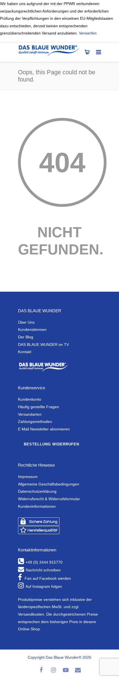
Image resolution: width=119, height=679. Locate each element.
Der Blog (25, 337)
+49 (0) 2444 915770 (44, 562)
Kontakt (24, 352)
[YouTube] (65, 670)
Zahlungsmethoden (35, 421)
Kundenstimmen (32, 329)
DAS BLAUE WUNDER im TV (43, 344)
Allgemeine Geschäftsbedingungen (48, 484)
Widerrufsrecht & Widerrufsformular (49, 499)
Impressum (28, 476)
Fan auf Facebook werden (48, 578)
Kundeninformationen (37, 506)
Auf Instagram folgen (43, 586)
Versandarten (30, 414)
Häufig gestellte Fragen (38, 407)
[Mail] (77, 670)
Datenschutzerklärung (37, 491)
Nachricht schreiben (43, 570)
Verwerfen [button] (88, 33)
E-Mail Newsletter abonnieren (44, 429)
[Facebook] (41, 670)
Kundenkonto (29, 399)
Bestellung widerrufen (51, 444)
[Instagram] (53, 670)
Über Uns (26, 322)
